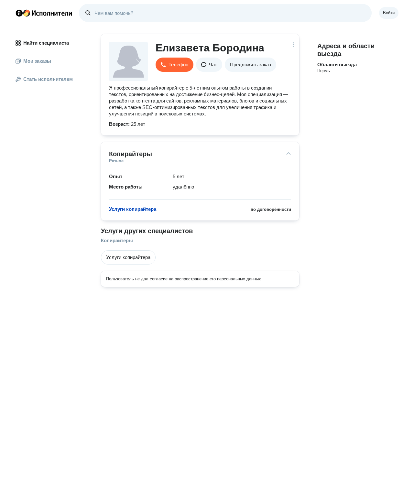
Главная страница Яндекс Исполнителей (44, 13)
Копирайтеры (117, 240)
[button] (174, 65)
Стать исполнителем (48, 79)
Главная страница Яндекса (19, 13)
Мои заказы (37, 61)
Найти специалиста (46, 43)
